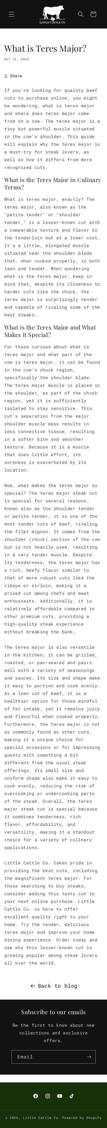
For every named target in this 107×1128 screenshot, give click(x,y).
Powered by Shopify (82, 1117)
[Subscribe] (89, 1057)
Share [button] (16, 75)
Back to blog (58, 985)
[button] (11, 14)
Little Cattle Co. (41, 1117)
